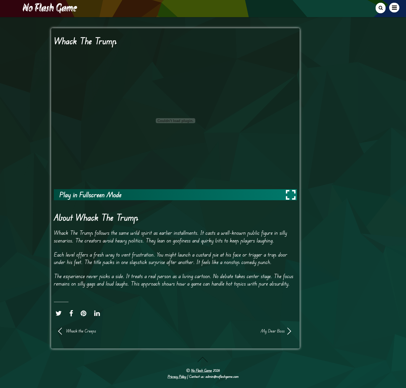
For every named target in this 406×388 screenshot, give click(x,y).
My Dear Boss (233, 331)
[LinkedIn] (98, 313)
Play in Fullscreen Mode (90, 194)
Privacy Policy (177, 376)
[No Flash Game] (50, 11)
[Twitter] (60, 313)
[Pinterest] (85, 313)
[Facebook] (72, 313)
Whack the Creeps (81, 331)
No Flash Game (201, 370)
